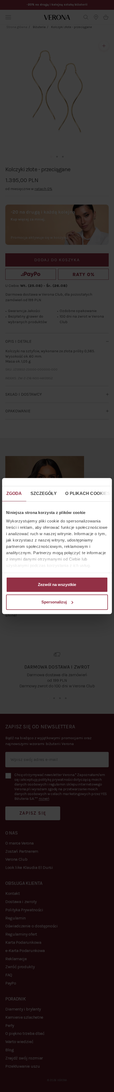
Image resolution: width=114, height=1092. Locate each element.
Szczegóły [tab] (43, 493)
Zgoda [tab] (14, 493)
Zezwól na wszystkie (57, 584)
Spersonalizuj (54, 602)
